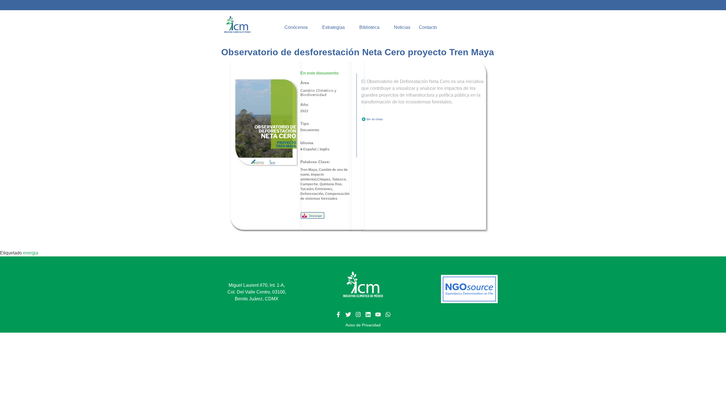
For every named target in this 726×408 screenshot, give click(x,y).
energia (30, 252)
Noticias (402, 27)
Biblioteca (369, 27)
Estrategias (333, 27)
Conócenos (295, 27)
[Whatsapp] (388, 314)
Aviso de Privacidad (363, 325)
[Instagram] (358, 314)
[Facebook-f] (338, 314)
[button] (299, 27)
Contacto (428, 27)
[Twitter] (348, 314)
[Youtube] (378, 314)
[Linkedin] (368, 314)
